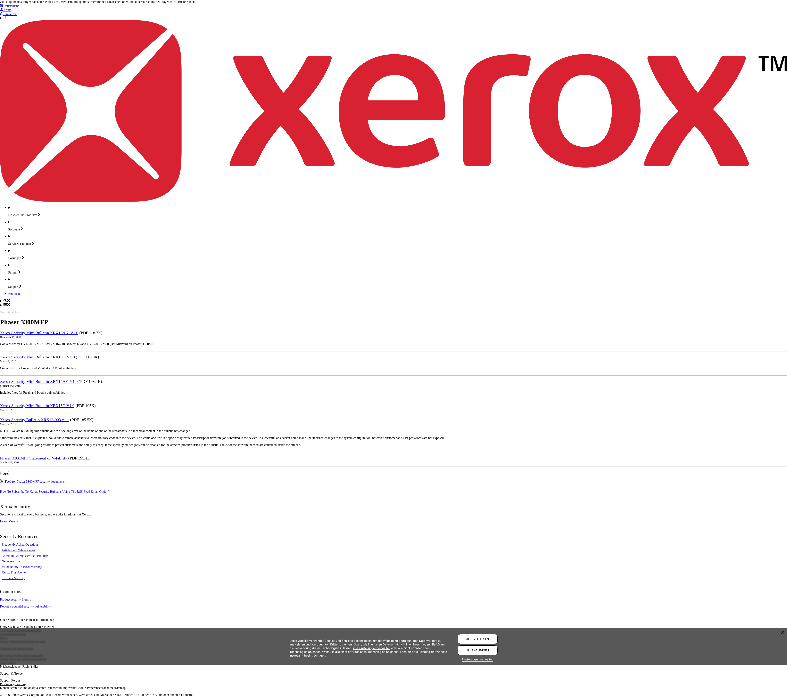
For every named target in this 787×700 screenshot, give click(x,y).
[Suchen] (393, 301)
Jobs (30, 688)
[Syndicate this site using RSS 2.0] (1, 481)
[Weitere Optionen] (393, 18)
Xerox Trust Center (14, 572)
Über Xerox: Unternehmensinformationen (27, 619)
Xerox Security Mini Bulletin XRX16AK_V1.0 (39, 333)
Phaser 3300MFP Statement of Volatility (33, 458)
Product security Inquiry (15, 599)
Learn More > (9, 521)
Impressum (69, 688)
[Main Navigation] (393, 305)
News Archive (11, 561)
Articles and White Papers (18, 550)
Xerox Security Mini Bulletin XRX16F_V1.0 (37, 357)
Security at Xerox (11, 312)
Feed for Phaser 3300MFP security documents (35, 481)
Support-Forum (10, 680)
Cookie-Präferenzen (89, 688)
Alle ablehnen (477, 650)
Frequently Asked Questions (20, 544)
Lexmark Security (13, 578)
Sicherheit (108, 688)
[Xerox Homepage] (393, 200)
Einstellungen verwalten (477, 659)
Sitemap (120, 688)
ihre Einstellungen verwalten (371, 648)
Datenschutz (54, 688)
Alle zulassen (477, 639)
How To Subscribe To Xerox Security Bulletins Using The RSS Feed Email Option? (55, 491)
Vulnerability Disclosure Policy (22, 567)
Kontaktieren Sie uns (13, 688)
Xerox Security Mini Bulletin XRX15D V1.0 (37, 405)
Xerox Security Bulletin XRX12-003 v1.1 (34, 419)
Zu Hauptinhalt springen (16, 1)
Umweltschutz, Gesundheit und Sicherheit (27, 626)
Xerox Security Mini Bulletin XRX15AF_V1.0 (39, 381)
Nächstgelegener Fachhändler (19, 666)
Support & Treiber (12, 673)
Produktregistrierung (13, 684)
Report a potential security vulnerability (25, 606)
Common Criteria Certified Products (25, 555)
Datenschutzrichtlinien (397, 644)
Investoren (39, 688)
